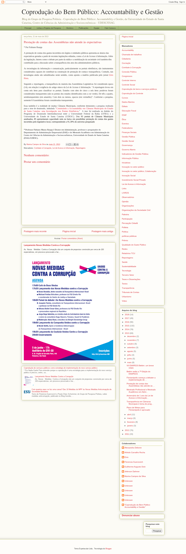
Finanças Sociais (129, 132)
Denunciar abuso (131, 515)
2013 (127, 333)
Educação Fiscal (129, 111)
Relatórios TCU (128, 253)
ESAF (124, 115)
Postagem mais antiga (102, 231)
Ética (124, 119)
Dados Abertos (128, 102)
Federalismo (127, 128)
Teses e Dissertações (131, 279)
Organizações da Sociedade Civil (136, 210)
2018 (127, 314)
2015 (127, 326)
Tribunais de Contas (130, 292)
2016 (127, 322)
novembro (131, 340)
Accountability (128, 50)
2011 (127, 434)
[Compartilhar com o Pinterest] (77, 144)
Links (124, 188)
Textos (124, 284)
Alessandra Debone (133, 448)
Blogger (108, 549)
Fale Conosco (110, 28)
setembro (131, 347)
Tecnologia (126, 271)
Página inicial (69, 231)
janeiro (130, 426)
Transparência (128, 288)
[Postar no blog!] (69, 144)
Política (125, 232)
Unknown (129, 481)
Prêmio (125, 240)
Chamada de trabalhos (132, 54)
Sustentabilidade (129, 266)
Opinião (125, 201)
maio (129, 362)
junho (129, 359)
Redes (124, 249)
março (130, 418)
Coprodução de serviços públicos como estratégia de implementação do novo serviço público (60, 368)
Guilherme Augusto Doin (135, 467)
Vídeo (124, 301)
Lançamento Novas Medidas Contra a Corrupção (47, 245)
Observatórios (128, 197)
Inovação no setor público (133, 167)
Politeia (125, 227)
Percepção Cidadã (130, 223)
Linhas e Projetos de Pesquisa (49, 28)
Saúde (124, 262)
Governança (127, 145)
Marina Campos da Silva (135, 476)
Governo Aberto (128, 149)
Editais (125, 106)
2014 (127, 329)
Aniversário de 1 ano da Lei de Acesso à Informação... (140, 396)
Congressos (127, 76)
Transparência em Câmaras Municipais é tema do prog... (140, 402)
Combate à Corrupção (42, 148)
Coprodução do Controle (132, 93)
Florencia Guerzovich (134, 462)
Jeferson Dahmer (132, 471)
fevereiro (131, 422)
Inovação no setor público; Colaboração (139, 171)
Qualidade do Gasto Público (134, 245)
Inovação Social (128, 175)
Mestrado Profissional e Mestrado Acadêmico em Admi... (141, 391)
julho (129, 355)
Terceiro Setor (128, 275)
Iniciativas (126, 163)
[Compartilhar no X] (72, 144)
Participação (127, 219)
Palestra (125, 214)
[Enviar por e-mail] (67, 144)
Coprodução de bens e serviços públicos (139, 89)
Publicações (83, 28)
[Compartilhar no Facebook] (75, 144)
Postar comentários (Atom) (72, 238)
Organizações (128, 206)
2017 (127, 318)
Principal (28, 28)
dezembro (131, 336)
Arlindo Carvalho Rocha (135, 452)
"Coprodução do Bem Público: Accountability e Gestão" (137, 506)
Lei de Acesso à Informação (63, 148)
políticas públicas (129, 236)
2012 (127, 430)
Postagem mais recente (35, 231)
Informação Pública (130, 158)
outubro (130, 344)
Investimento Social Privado (134, 180)
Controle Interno (129, 80)
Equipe (96, 28)
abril (129, 414)
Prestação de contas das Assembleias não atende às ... (141, 385)
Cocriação (126, 63)
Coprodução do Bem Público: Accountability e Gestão (92, 11)
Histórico (69, 28)
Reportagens (81, 148)
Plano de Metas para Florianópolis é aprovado (138, 408)
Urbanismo (126, 296)
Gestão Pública (128, 137)
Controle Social (128, 85)
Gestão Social (128, 141)
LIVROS (125, 193)
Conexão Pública (129, 72)
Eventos (125, 124)
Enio (126, 457)
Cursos (125, 98)
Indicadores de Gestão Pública (135, 154)
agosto (130, 351)
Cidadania (126, 59)
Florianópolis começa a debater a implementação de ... (141, 379)
